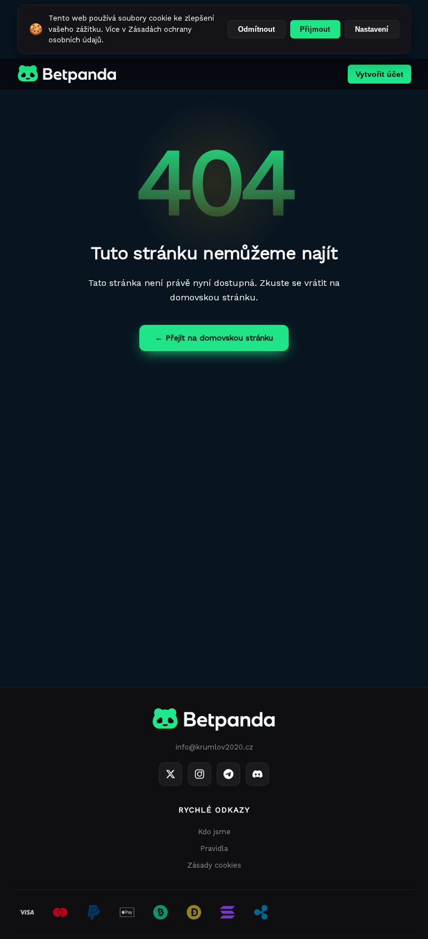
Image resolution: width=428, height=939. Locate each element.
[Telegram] (228, 774)
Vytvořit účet (379, 74)
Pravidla (214, 848)
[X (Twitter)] (170, 774)
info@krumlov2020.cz (214, 747)
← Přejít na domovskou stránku (214, 337)
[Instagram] (199, 774)
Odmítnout (256, 29)
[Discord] (257, 774)
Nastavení (371, 29)
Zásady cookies (214, 865)
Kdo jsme (214, 832)
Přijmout (315, 29)
